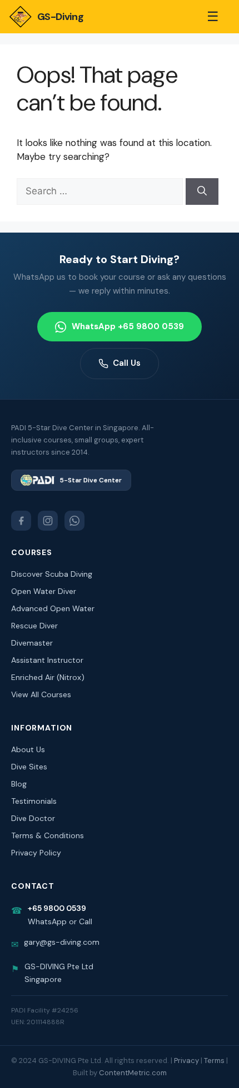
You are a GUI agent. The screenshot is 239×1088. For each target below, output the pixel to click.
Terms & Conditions (47, 835)
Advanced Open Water (52, 608)
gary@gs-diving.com (61, 942)
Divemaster (32, 643)
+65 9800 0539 (57, 908)
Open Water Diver (43, 591)
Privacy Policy (36, 853)
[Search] (202, 191)
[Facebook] (21, 521)
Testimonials (34, 801)
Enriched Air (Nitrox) (47, 677)
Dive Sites (29, 767)
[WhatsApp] (74, 521)
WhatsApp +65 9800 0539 (128, 326)
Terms (214, 1060)
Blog (19, 784)
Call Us (127, 363)
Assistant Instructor (47, 660)
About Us (28, 749)
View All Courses (41, 694)
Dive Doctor (33, 818)
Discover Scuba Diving (51, 574)
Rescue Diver (34, 626)
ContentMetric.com (133, 1072)
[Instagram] (48, 521)
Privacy (186, 1060)
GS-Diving (60, 16)
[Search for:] (101, 191)
